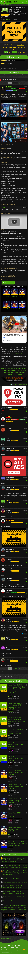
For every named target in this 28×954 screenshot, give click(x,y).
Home (20, 950)
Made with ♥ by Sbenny (6, 952)
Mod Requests (20, 372)
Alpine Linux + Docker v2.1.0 (11, 901)
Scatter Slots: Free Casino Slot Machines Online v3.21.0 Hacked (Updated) (17, 843)
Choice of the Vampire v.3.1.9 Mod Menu (15, 897)
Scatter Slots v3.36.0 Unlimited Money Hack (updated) (15, 786)
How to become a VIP (16, 353)
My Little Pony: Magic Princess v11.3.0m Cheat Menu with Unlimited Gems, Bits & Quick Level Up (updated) (13, 859)
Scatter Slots (6, 296)
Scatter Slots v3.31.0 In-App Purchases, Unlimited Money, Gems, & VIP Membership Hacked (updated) (16, 689)
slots (12, 694)
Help (17, 950)
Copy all (24, 207)
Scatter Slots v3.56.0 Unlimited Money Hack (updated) (15, 772)
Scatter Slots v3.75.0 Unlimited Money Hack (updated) (15, 801)
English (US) (14, 947)
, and (19, 384)
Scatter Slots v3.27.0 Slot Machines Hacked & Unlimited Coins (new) (16, 732)
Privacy (12, 950)
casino (9, 694)
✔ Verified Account (22, 419)
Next (15, 83)
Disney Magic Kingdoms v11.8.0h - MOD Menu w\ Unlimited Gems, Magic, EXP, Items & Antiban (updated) (14, 872)
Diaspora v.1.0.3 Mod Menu (11, 878)
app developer (10, 762)
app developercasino (11, 748)
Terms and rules (5, 950)
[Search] (26, 2)
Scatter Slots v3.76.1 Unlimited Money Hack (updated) (15, 758)
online (17, 748)
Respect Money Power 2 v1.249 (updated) (15, 882)
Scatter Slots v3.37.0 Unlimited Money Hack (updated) (15, 829)
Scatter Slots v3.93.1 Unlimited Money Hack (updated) (15, 744)
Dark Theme (5, 947)
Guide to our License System (12, 370)
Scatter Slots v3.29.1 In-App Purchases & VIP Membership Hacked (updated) (15, 706)
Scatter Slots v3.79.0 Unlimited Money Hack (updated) (15, 815)
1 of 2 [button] (9, 83)
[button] (1, 2)
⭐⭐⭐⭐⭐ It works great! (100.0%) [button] (8, 60)
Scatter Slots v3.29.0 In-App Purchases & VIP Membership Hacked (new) (16, 719)
